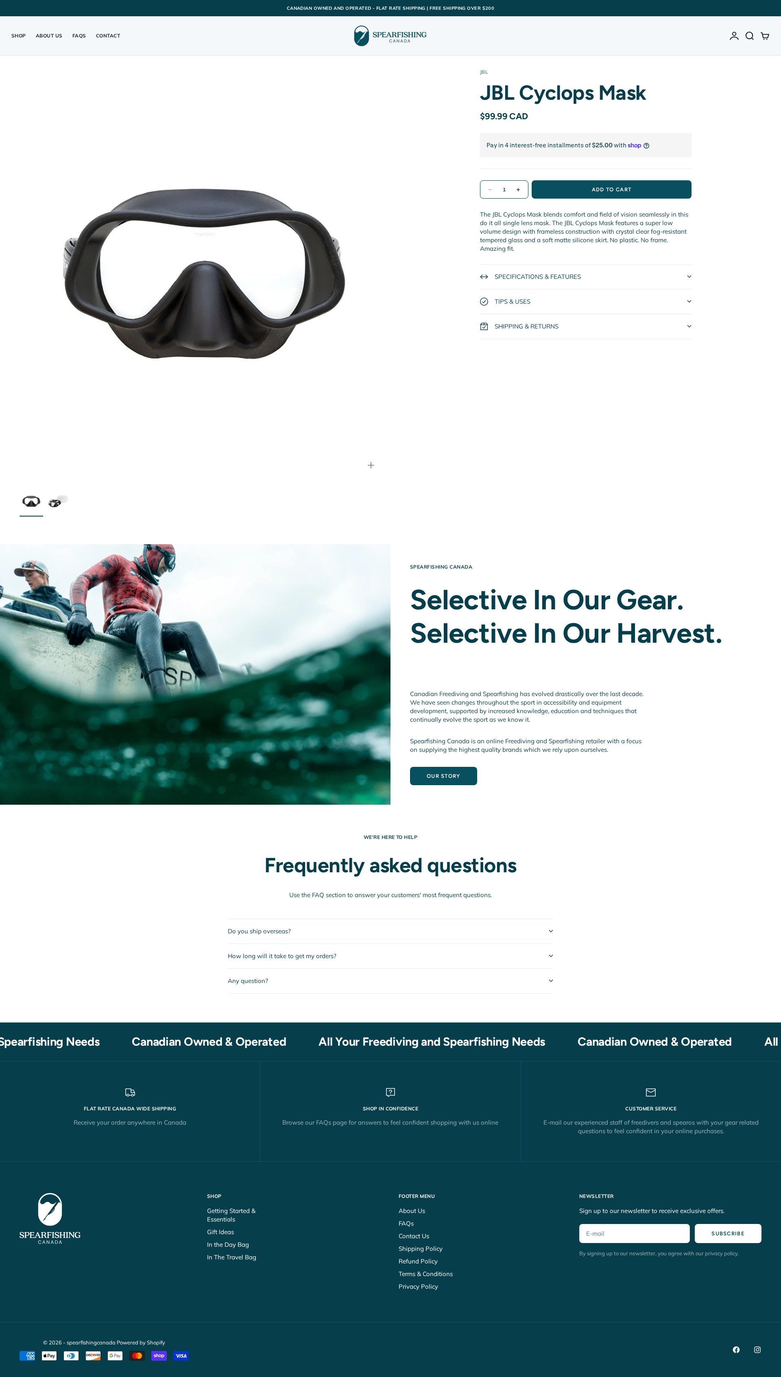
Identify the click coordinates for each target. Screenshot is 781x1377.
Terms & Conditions (426, 1274)
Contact (108, 36)
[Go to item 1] (31, 501)
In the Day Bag (228, 1244)
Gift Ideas (220, 1232)
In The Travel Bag (231, 1257)
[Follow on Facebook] (736, 1350)
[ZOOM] (371, 465)
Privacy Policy (418, 1286)
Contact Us (414, 1236)
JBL (484, 72)
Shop (18, 36)
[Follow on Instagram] (757, 1350)
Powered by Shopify (141, 1342)
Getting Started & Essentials (231, 1215)
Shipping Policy (421, 1248)
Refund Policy (418, 1261)
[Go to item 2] (58, 501)
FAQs (79, 36)
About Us (49, 36)
